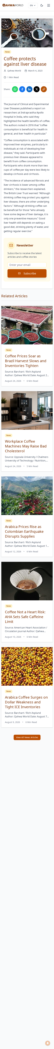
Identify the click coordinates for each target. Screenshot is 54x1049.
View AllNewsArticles (27, 737)
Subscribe (30, 273)
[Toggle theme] (41, 5)
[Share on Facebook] (22, 89)
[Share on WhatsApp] (15, 89)
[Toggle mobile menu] (49, 5)
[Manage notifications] (47, 1043)
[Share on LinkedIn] (29, 89)
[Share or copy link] (44, 89)
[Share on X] (37, 89)
